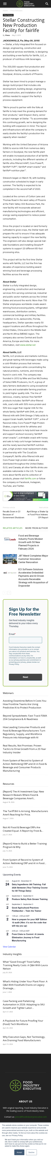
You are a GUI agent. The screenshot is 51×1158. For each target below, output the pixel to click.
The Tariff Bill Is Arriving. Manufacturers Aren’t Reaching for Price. (25, 812)
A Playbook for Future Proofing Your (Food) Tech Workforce (23, 1022)
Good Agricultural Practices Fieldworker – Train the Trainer (26, 909)
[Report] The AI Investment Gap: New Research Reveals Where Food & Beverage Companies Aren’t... (23, 795)
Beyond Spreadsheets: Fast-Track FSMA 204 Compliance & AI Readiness (25, 717)
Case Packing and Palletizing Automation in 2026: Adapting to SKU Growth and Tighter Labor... (24, 1004)
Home (5, 10)
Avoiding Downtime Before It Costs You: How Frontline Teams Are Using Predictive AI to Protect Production (25, 704)
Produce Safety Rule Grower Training (30, 899)
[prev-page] (4, 593)
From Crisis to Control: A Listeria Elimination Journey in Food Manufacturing (28, 937)
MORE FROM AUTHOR (36, 528)
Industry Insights (12, 954)
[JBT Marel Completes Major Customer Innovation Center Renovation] (10, 559)
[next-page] (9, 593)
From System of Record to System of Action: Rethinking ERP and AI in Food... (24, 861)
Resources (8, 783)
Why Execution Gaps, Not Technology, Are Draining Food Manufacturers (24, 1038)
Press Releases (16, 10)
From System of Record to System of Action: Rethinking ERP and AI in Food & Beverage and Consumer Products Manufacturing (25, 765)
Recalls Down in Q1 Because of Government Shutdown (13, 514)
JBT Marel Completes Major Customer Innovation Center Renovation (33, 559)
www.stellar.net (28, 345)
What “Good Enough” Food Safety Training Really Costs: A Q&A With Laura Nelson (25, 965)
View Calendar (9, 946)
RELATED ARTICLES (12, 528)
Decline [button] (31, 1152)
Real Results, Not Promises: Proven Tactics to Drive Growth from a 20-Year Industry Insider (24, 749)
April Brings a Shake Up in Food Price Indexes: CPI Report (37, 514)
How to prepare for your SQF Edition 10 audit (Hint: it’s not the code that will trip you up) (29, 922)
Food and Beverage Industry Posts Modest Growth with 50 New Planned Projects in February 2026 (30, 542)
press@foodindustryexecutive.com (31, 1116)
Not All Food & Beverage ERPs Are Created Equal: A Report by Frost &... (23, 829)
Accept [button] (19, 1152)
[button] (4, 4)
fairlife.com (30, 478)
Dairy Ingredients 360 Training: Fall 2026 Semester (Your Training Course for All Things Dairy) (30, 887)
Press (7, 35)
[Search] (47, 4)
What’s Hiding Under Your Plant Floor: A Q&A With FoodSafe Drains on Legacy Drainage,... (25, 985)
